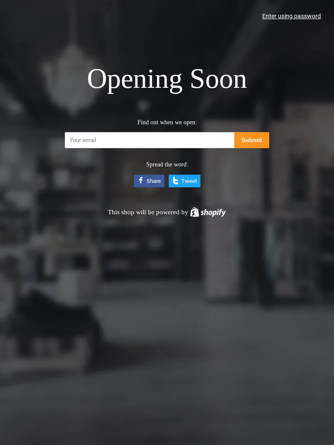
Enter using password (291, 16)
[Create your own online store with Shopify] (208, 212)
